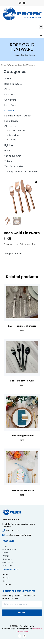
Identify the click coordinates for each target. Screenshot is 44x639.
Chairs (7, 89)
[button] (41, 27)
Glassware (10, 126)
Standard (14, 135)
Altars (7, 78)
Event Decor (10, 105)
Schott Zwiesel (17, 130)
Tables (8, 161)
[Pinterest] (24, 3)
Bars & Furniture (13, 83)
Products (6, 578)
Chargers (9, 94)
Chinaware (10, 99)
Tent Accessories (13, 166)
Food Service (11, 120)
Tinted (12, 139)
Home (17, 55)
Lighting (8, 145)
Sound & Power (12, 155)
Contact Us (7, 584)
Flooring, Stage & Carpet (17, 115)
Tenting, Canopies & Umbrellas (21, 171)
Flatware (12, 65)
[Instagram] (20, 3)
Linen (7, 150)
